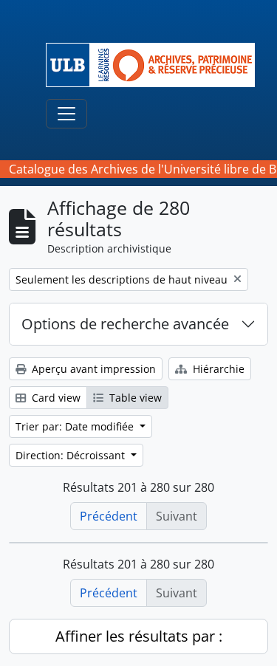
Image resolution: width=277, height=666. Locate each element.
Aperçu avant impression (92, 369)
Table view (134, 398)
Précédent (108, 516)
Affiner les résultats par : (138, 636)
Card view (55, 398)
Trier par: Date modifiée (76, 426)
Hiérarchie (217, 369)
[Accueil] (156, 65)
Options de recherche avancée (125, 324)
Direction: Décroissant (72, 455)
